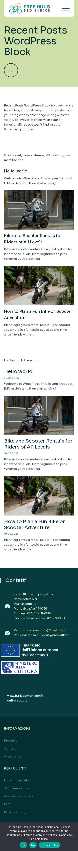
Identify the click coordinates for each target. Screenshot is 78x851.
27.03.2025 (11, 378)
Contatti (10, 748)
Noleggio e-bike (17, 780)
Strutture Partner (17, 788)
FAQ (7, 804)
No (33, 845)
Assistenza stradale (18, 796)
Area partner (13, 756)
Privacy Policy (14, 812)
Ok (23, 845)
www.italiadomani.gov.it (25, 696)
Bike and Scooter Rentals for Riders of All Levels (38, 444)
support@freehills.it (53, 635)
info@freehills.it (53, 630)
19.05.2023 (11, 453)
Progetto (10, 740)
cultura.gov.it (17, 700)
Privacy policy (49, 845)
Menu (65, 8)
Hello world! (16, 171)
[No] (73, 836)
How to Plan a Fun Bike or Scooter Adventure (34, 524)
